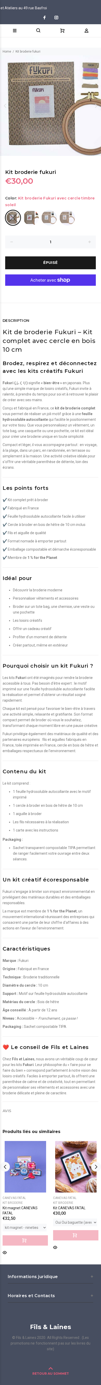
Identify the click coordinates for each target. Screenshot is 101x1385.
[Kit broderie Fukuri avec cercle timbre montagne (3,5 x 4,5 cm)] (49, 217)
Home (7, 51)
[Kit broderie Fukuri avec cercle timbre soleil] (13, 217)
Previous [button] (5, 106)
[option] (50, 105)
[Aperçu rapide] (4, 1252)
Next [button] (96, 106)
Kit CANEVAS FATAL (69, 1208)
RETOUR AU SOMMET (50, 1373)
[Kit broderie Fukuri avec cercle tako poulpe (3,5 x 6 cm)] (31, 217)
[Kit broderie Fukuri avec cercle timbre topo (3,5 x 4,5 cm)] (67, 217)
